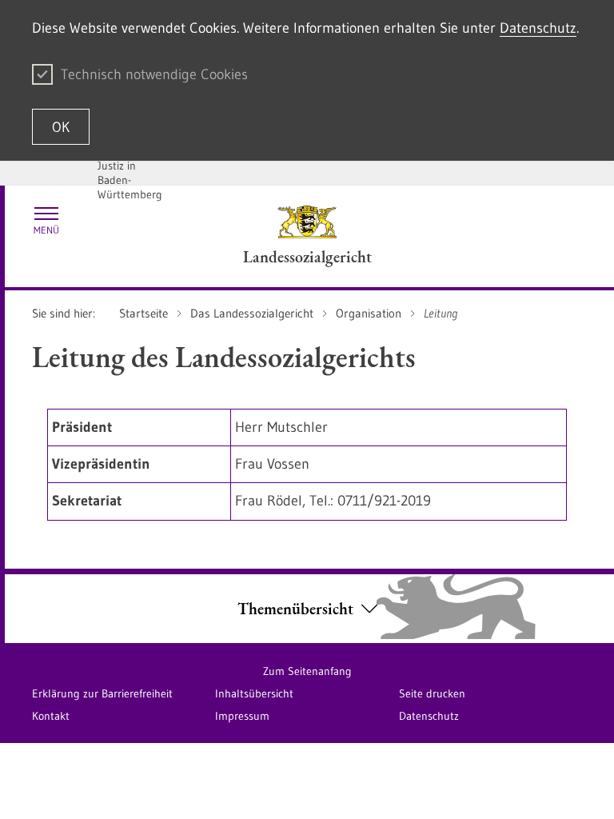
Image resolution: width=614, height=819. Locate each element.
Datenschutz (538, 28)
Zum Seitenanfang (307, 671)
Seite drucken (432, 693)
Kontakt (51, 716)
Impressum (242, 716)
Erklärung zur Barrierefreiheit (102, 693)
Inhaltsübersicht (254, 693)
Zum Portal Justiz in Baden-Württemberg (130, 173)
